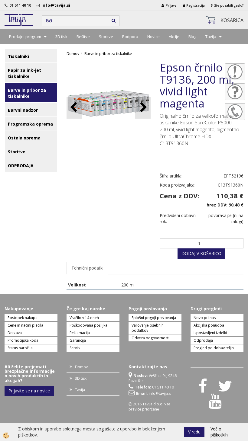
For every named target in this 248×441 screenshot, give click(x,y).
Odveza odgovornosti (150, 337)
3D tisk (61, 36)
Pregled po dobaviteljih (214, 347)
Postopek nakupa (23, 317)
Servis (75, 347)
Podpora (130, 36)
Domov (73, 53)
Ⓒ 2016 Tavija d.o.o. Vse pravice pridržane (149, 406)
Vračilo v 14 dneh (84, 317)
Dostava (15, 332)
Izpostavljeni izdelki (210, 332)
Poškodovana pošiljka (88, 325)
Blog (192, 36)
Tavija (210, 36)
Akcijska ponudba (209, 325)
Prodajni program (25, 36)
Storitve (106, 36)
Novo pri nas (205, 317)
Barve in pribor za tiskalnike (108, 53)
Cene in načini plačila (25, 325)
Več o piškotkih (219, 432)
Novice (153, 36)
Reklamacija (80, 332)
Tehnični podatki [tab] (87, 268)
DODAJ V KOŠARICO (201, 253)
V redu (194, 432)
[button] (143, 107)
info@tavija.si (56, 5)
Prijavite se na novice (29, 391)
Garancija (78, 340)
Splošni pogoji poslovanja (154, 317)
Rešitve (83, 36)
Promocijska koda (23, 340)
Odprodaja (203, 340)
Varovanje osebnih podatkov (148, 328)
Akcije (174, 36)
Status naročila (20, 347)
